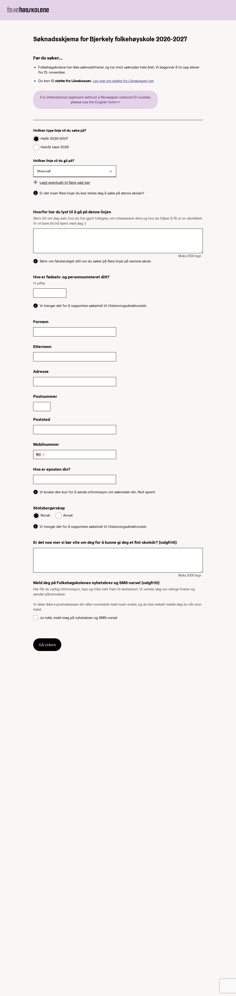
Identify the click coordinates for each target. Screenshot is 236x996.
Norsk (45, 515)
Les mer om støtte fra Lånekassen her (123, 80)
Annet (68, 515)
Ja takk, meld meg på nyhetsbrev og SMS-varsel (78, 617)
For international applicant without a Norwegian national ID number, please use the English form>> (95, 99)
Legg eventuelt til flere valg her (65, 182)
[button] (40, 454)
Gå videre (47, 644)
